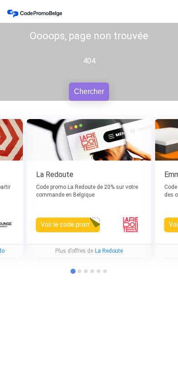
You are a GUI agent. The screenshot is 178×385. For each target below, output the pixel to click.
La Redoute (109, 251)
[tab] (79, 271)
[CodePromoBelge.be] (34, 13)
